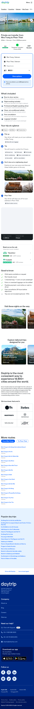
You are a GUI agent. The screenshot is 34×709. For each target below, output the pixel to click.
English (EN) (4, 689)
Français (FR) (4, 691)
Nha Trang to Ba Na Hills (8, 484)
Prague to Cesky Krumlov (8, 546)
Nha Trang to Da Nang (7, 488)
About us (4, 603)
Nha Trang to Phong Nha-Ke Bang (10, 493)
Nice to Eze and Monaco (8, 549)
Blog (2, 608)
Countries (11, 9)
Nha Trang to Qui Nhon (7, 461)
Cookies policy (12, 699)
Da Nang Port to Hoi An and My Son (11, 520)
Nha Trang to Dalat (6, 474)
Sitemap (4, 617)
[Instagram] (9, 672)
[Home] (5, 2)
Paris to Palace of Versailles (9, 558)
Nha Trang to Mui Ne (7, 470)
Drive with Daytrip (10, 571)
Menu (28, 2)
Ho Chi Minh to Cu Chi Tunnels (9, 527)
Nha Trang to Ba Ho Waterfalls (9, 456)
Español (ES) (13, 689)
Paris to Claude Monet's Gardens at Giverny (13, 544)
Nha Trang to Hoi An (7, 451)
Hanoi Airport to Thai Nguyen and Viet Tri (12, 539)
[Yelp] (14, 679)
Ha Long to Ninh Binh (7, 536)
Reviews (29, 47)
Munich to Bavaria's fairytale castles (11, 551)
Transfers (4, 9)
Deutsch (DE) (22, 689)
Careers (3, 612)
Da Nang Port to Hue (7, 534)
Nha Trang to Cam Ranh (8, 479)
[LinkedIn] (14, 672)
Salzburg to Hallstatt (7, 541)
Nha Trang (25, 9)
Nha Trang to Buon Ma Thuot (9, 465)
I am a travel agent (23, 571)
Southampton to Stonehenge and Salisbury (13, 556)
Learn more (5, 326)
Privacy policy (21, 699)
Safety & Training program (7, 702)
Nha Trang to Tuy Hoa (7, 497)
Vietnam (18, 9)
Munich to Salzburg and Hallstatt (10, 553)
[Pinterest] (3, 679)
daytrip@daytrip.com (10, 641)
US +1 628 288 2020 (9, 632)
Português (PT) (14, 691)
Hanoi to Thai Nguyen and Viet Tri (10, 532)
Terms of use (4, 699)
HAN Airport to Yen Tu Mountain (10, 529)
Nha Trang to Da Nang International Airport (13, 447)
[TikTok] (9, 679)
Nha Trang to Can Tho (7, 502)
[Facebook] (3, 672)
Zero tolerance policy (21, 702)
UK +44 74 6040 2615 (10, 637)
